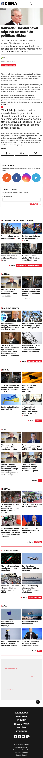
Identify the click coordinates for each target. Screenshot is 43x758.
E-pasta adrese (7, 196)
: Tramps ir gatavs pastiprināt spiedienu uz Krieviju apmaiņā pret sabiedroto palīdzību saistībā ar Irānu (9, 470)
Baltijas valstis (8, 65)
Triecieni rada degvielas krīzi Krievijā (32, 505)
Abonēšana (21, 713)
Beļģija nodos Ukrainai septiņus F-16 (10, 408)
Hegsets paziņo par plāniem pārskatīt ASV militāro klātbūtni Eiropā (32, 447)
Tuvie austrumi (10, 551)
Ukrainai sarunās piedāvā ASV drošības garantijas (31, 258)
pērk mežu (20, 670)
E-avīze (21, 720)
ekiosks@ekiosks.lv (22, 755)
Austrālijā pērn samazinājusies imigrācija (7, 623)
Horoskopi (22, 716)
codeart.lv (25, 752)
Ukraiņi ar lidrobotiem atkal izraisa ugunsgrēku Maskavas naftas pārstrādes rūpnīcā (10, 508)
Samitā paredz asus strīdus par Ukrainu (9, 258)
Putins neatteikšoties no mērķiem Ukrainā (31, 238)
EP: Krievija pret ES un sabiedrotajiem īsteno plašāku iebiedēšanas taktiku (31, 292)
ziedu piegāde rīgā (11, 668)
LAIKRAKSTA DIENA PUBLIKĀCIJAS (17, 221)
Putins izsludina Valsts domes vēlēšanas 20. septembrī (31, 530)
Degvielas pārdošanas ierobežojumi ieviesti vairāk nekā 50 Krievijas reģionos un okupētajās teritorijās (10, 532)
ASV (4, 429)
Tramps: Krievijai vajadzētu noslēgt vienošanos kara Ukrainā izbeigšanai (30, 468)
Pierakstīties (34, 204)
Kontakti (21, 731)
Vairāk (13, 265)
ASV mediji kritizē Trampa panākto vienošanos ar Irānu (9, 291)
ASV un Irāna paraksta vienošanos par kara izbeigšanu (10, 568)
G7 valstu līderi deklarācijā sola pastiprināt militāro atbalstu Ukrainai (30, 411)
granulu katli (10, 689)
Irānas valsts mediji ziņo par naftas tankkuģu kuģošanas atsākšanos (30, 589)
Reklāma (21, 727)
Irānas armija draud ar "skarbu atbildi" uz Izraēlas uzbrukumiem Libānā (10, 589)
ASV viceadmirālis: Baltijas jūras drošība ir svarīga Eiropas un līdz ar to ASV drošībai (10, 327)
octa (33, 676)
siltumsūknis (29, 692)
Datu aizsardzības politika (21, 750)
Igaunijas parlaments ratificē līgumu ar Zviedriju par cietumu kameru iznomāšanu (31, 348)
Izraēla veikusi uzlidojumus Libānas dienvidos (30, 568)
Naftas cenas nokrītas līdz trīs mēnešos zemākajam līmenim (10, 643)
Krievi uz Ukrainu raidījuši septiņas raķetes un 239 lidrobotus (29, 388)
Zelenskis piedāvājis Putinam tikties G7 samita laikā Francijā (30, 643)
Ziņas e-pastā (21, 724)
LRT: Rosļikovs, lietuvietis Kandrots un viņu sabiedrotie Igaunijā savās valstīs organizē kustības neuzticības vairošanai (10, 350)
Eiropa (5, 370)
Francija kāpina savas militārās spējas (10, 237)
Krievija (6, 489)
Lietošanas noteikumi (21, 747)
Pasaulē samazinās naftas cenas (30, 622)
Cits (4, 606)
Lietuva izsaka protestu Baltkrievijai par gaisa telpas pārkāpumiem (32, 326)
